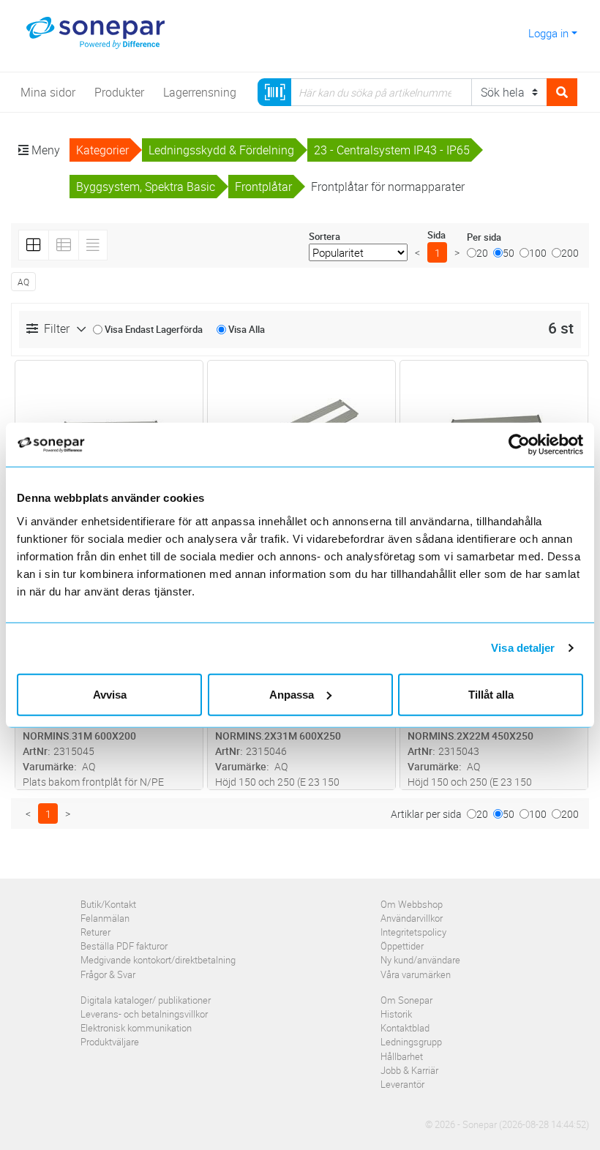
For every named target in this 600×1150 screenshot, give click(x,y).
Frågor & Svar (107, 974)
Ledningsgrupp (411, 1041)
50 (508, 253)
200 (570, 253)
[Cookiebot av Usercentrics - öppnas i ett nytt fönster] (526, 445)
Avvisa (110, 694)
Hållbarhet (401, 1056)
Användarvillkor (411, 918)
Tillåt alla (491, 694)
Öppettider (402, 945)
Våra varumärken (415, 974)
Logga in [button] (548, 33)
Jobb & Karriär (409, 1070)
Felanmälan (105, 918)
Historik (396, 1014)
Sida (436, 234)
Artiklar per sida (426, 814)
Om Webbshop (411, 904)
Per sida (484, 237)
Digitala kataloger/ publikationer (145, 1000)
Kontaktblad (405, 1027)
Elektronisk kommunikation (136, 1027)
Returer (95, 932)
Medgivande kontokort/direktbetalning (158, 959)
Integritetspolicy (413, 932)
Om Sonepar (406, 1000)
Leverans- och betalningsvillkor (144, 1014)
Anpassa (291, 694)
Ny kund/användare (420, 959)
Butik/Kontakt (108, 904)
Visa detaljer (523, 648)
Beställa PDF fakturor (124, 945)
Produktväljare (109, 1041)
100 (538, 253)
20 (482, 253)
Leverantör (402, 1084)
